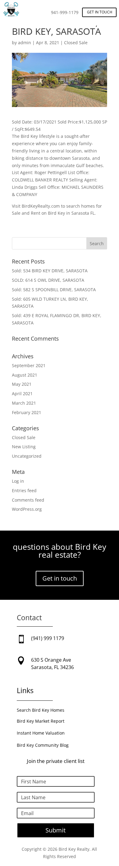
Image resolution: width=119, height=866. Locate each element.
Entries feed (24, 490)
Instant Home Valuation (41, 733)
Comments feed (28, 500)
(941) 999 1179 (47, 638)
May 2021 (21, 384)
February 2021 (26, 412)
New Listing (24, 446)
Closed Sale (76, 42)
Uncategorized (26, 456)
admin (24, 42)
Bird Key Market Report (40, 721)
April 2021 (22, 393)
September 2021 (28, 365)
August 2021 (24, 375)
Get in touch (99, 12)
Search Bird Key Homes (40, 710)
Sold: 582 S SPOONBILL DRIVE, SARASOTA (54, 289)
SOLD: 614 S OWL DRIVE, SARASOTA (48, 280)
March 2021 (24, 403)
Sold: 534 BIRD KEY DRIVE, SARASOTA (50, 271)
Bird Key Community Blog (43, 745)
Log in (18, 481)
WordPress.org (27, 509)
